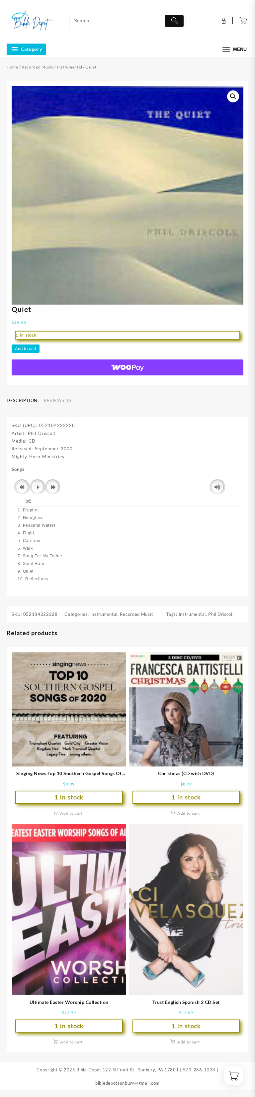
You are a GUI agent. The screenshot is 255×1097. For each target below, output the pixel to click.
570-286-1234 (199, 1069)
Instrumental (69, 67)
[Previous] (22, 487)
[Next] (52, 487)
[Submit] (174, 21)
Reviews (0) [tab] (57, 400)
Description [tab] (22, 400)
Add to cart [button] (71, 813)
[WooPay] (127, 367)
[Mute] (217, 487)
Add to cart (25, 348)
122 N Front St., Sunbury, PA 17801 (141, 1069)
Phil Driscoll (220, 614)
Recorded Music (37, 67)
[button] (233, 96)
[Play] (37, 487)
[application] (127, 487)
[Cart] (243, 21)
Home (12, 67)
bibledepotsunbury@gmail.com (127, 1083)
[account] (223, 21)
